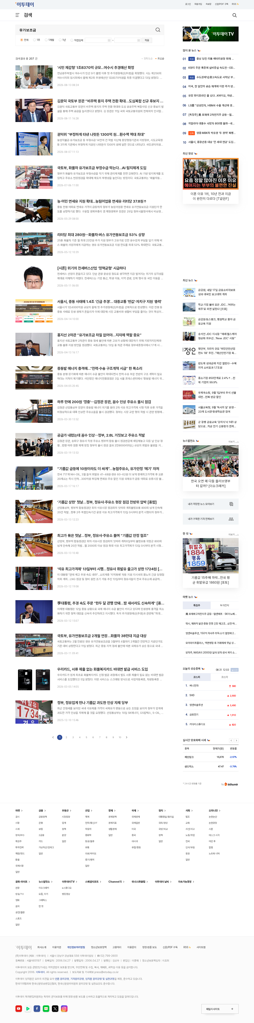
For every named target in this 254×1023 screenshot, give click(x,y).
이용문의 (131, 947)
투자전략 (224, 605)
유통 (87, 847)
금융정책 (43, 816)
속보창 (208, 4)
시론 (211, 829)
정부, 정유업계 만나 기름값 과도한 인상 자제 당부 (92, 702)
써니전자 (193, 685)
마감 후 (212, 841)
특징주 (196, 605)
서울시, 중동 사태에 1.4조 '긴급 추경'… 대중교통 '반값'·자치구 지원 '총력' (109, 301)
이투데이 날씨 (162, 881)
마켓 (17, 810)
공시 (17, 816)
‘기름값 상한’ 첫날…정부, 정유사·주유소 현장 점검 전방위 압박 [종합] (107, 502)
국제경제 (136, 816)
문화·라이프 (21, 881)
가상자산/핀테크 (46, 847)
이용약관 (56, 947)
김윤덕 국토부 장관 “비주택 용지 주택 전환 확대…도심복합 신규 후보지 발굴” (112, 101)
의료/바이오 (90, 853)
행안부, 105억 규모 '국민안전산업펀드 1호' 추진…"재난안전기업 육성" (216, 353)
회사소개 (41, 947)
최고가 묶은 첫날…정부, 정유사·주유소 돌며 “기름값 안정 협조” (102, 535)
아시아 (135, 841)
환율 (17, 859)
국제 (134, 810)
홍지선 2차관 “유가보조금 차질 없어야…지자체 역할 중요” (99, 335)
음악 (17, 906)
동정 (188, 853)
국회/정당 (163, 823)
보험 (41, 829)
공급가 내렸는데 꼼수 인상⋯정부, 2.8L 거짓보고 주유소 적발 (101, 435)
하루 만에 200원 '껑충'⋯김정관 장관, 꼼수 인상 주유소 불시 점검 (104, 402)
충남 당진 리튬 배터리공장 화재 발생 (213, 58)
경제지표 (112, 823)
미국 (134, 829)
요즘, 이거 (43, 894)
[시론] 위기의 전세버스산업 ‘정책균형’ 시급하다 (91, 268)
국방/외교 (163, 829)
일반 (17, 872)
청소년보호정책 (99, 947)
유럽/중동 (136, 847)
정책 (64, 829)
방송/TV (19, 894)
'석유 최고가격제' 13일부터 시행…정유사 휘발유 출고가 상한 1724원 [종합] (112, 569)
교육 (188, 823)
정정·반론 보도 (149, 947)
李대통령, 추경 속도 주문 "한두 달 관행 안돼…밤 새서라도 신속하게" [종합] (111, 603)
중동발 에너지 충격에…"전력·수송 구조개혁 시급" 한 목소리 (99, 368)
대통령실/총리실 (166, 816)
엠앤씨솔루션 (196, 704)
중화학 (88, 835)
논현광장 (213, 823)
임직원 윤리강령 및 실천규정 (99, 978)
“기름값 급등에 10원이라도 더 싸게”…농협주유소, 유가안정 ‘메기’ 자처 (108, 468)
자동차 (88, 829)
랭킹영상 (66, 894)
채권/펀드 (20, 853)
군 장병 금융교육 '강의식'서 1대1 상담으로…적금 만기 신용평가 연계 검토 (217, 426)
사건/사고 (190, 829)
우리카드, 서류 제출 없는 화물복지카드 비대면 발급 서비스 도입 (102, 669)
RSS (234, 4)
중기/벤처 (89, 859)
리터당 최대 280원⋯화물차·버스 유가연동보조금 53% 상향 (101, 234)
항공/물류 (89, 841)
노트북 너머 (214, 853)
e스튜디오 (67, 888)
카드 (41, 841)
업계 (64, 823)
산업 (87, 810)
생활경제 (112, 829)
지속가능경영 (185, 881)
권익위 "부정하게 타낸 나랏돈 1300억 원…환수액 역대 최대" (101, 134)
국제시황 (19, 865)
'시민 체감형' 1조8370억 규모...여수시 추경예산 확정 (95, 67)
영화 (17, 900)
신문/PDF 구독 (221, 4)
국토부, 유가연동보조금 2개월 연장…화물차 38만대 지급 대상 (102, 636)
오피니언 (213, 810)
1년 (64, 39)
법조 (188, 816)
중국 (134, 835)
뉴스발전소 (44, 881)
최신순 (160, 58)
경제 (110, 810)
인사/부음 (190, 847)
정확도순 (148, 58)
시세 (17, 829)
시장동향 (66, 816)
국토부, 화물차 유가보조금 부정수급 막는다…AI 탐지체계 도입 (101, 168)
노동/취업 (190, 835)
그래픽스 (43, 900)
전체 (26, 39)
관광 (17, 888)
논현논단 (213, 816)
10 (120, 737)
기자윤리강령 (77, 978)
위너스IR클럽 (138, 881)
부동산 (65, 810)
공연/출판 (20, 912)
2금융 (41, 835)
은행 (41, 823)
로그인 (188, 4)
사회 (188, 810)
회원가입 (198, 4)
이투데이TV (68, 881)
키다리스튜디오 (197, 724)
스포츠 (18, 918)
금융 (41, 810)
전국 (188, 841)
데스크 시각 (214, 835)
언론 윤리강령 (62, 978)
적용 (147, 40)
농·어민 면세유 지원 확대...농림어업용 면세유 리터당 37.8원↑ (102, 201)
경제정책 (112, 816)
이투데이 (40, 972)
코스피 (196, 677)
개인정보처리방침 (76, 947)
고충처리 (116, 947)
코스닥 (224, 677)
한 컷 (41, 906)
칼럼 (211, 847)
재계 (87, 816)
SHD (191, 695)
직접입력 (78, 40)
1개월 (51, 39)
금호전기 (193, 714)
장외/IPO (19, 835)
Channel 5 (115, 881)
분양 (64, 835)
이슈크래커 (44, 888)
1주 (38, 39)
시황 (17, 823)
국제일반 (136, 823)
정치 (161, 810)
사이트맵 (201, 947)
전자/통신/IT (91, 823)
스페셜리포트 (92, 881)
